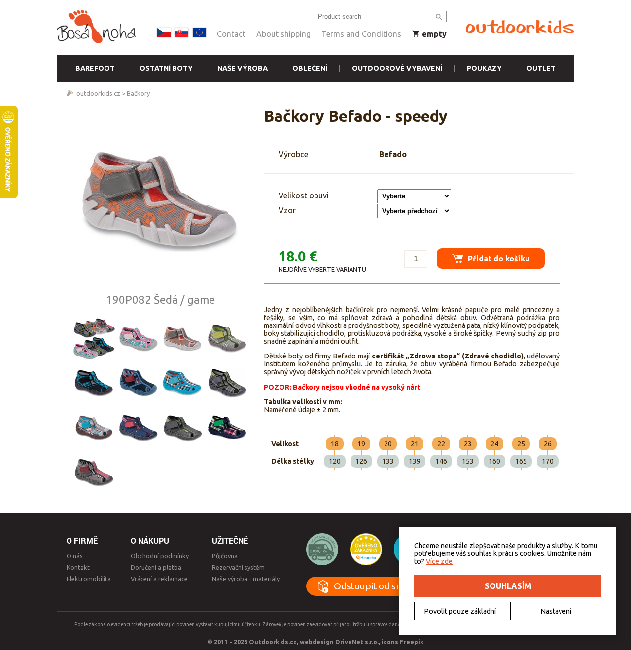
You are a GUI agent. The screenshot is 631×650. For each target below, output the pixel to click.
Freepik (411, 641)
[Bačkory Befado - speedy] (160, 200)
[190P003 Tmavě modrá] (138, 382)
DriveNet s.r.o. (357, 641)
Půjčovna (225, 555)
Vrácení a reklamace (159, 578)
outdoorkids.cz (98, 93)
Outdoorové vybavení (397, 68)
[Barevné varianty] (93, 338)
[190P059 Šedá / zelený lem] (182, 427)
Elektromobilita (89, 578)
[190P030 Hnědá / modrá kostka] (93, 427)
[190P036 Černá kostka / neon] (226, 382)
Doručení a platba (156, 567)
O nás (75, 555)
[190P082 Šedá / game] (182, 338)
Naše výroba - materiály (246, 578)
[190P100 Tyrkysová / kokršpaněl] (138, 338)
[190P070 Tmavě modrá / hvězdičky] (138, 427)
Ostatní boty (166, 68)
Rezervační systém (238, 567)
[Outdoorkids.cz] (520, 27)
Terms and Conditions (361, 34)
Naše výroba (242, 68)
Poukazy (484, 68)
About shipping (283, 34)
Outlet (541, 68)
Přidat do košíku (498, 258)
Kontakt (78, 567)
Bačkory (138, 93)
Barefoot (95, 68)
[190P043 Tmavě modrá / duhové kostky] (226, 427)
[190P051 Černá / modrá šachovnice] (93, 382)
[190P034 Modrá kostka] (182, 382)
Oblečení (309, 68)
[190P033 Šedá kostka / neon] (226, 338)
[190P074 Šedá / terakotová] (93, 471)
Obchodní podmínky (160, 555)
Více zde (439, 561)
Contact (231, 34)
